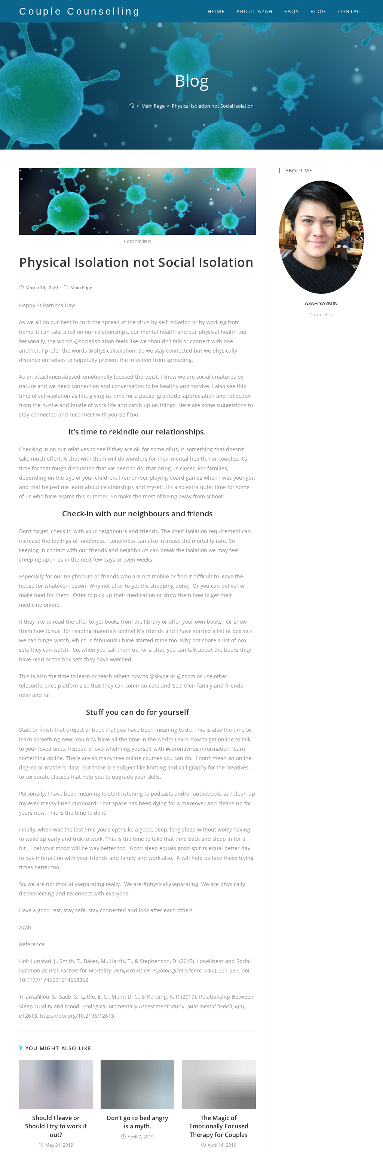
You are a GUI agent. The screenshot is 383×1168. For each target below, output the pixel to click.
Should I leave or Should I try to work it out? (56, 1126)
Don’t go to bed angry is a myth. (137, 1122)
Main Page (81, 287)
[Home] (131, 105)
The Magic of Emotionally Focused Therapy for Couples (218, 1126)
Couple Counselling (80, 11)
